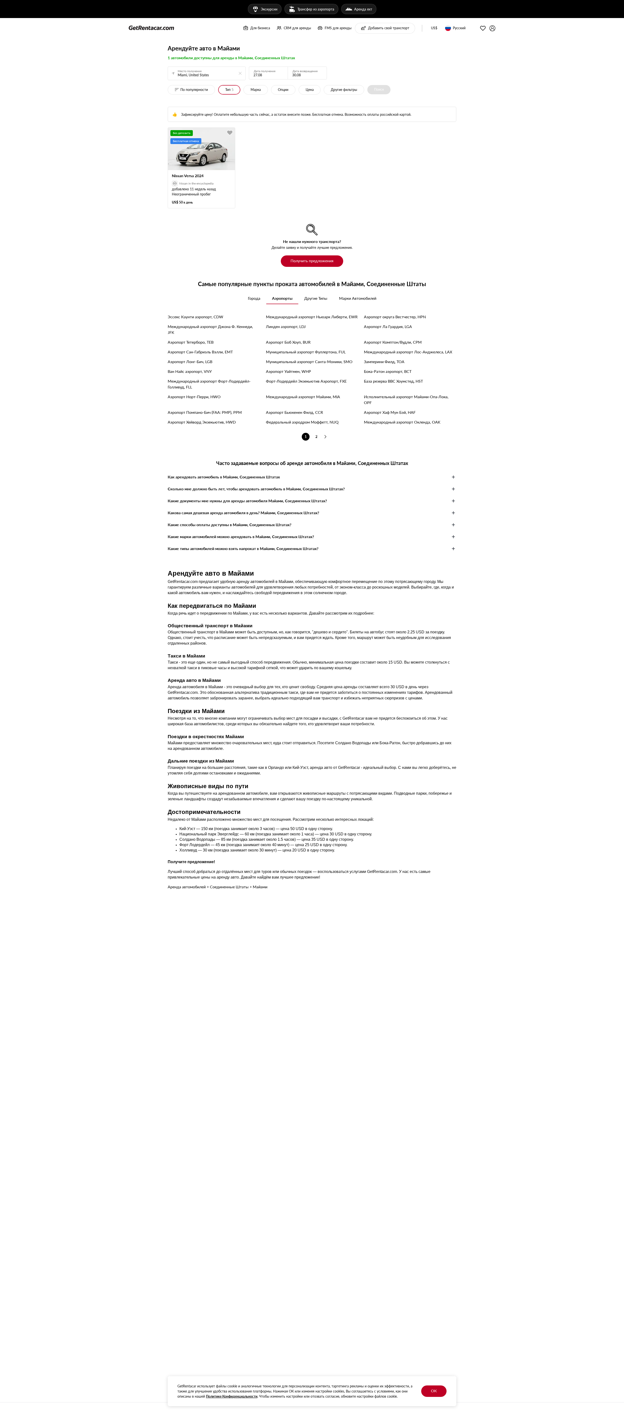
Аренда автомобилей (187, 886)
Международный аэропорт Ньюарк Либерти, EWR (312, 316)
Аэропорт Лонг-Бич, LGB (190, 361)
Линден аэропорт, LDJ (286, 326)
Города (254, 298)
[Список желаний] (483, 28)
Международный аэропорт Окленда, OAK (402, 422)
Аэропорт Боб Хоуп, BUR (288, 342)
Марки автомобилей (357, 298)
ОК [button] (434, 1390)
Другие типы (315, 298)
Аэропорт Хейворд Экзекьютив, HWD (202, 422)
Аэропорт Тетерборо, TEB (191, 342)
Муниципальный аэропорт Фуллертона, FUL (306, 351)
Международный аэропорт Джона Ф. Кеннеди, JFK (210, 329)
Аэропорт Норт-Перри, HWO (194, 396)
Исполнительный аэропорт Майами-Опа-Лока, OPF (406, 399)
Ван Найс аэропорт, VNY (190, 371)
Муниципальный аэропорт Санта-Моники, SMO (309, 361)
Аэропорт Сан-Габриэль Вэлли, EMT (200, 351)
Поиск (379, 89)
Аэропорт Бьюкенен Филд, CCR (294, 412)
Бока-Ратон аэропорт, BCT (387, 371)
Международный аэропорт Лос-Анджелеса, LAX (408, 351)
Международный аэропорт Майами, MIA (303, 396)
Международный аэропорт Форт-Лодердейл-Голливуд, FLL (209, 384)
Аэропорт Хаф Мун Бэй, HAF (390, 412)
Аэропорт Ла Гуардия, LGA (388, 326)
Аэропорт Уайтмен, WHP (288, 371)
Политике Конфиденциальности (231, 1396)
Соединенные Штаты (229, 886)
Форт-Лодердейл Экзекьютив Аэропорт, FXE (306, 381)
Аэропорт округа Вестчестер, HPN (395, 316)
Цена (310, 89)
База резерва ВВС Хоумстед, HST (393, 381)
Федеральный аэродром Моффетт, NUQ (302, 422)
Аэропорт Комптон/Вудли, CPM (393, 342)
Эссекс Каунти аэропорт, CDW (195, 316)
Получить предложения (312, 260)
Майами (260, 886)
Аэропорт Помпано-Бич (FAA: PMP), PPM (205, 412)
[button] (434, 28)
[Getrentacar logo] (151, 27)
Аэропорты (282, 298)
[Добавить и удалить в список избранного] (229, 132)
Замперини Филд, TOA (384, 361)
